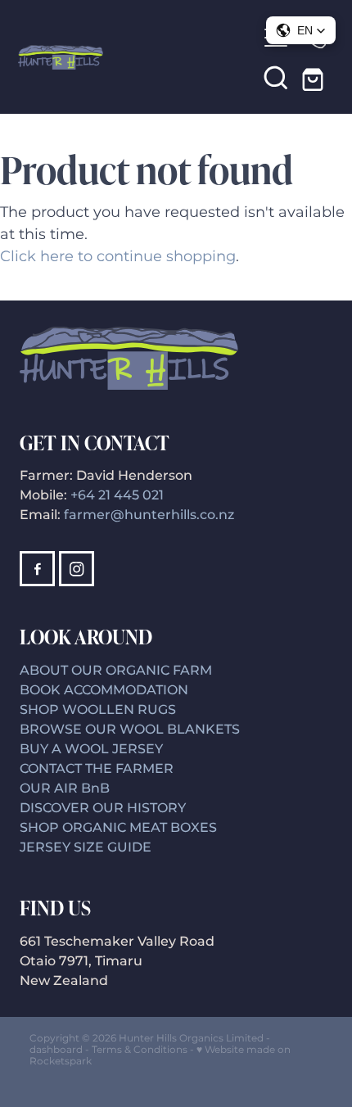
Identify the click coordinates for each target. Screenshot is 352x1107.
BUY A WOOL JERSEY (91, 749)
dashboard (56, 1050)
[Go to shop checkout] (315, 77)
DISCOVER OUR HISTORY (103, 808)
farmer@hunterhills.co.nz (149, 515)
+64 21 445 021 (117, 495)
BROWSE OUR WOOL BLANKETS (130, 729)
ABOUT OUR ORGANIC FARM (116, 670)
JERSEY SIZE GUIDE (85, 847)
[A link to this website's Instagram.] (76, 568)
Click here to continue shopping (118, 257)
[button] (276, 77)
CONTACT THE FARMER (97, 768)
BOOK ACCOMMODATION (104, 690)
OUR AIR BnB (66, 788)
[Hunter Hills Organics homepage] (137, 57)
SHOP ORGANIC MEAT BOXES (118, 827)
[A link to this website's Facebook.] (37, 568)
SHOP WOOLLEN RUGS (98, 710)
